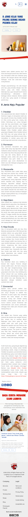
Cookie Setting (20, 500)
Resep (4, 498)
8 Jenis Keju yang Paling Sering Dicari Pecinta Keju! (14, 19)
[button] (9, 456)
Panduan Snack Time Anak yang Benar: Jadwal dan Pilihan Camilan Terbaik (13, 435)
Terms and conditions (18, 487)
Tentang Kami (7, 494)
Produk (5, 490)
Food (16, 30)
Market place (19, 496)
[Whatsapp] (8, 385)
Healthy (7, 30)
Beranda (5, 486)
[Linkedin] (5, 385)
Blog (4, 502)
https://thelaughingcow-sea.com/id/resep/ (14, 376)
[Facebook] (2, 385)
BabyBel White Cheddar (20, 358)
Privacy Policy (20, 492)
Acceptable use (20, 504)
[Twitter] (10, 385)
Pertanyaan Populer (6, 507)
